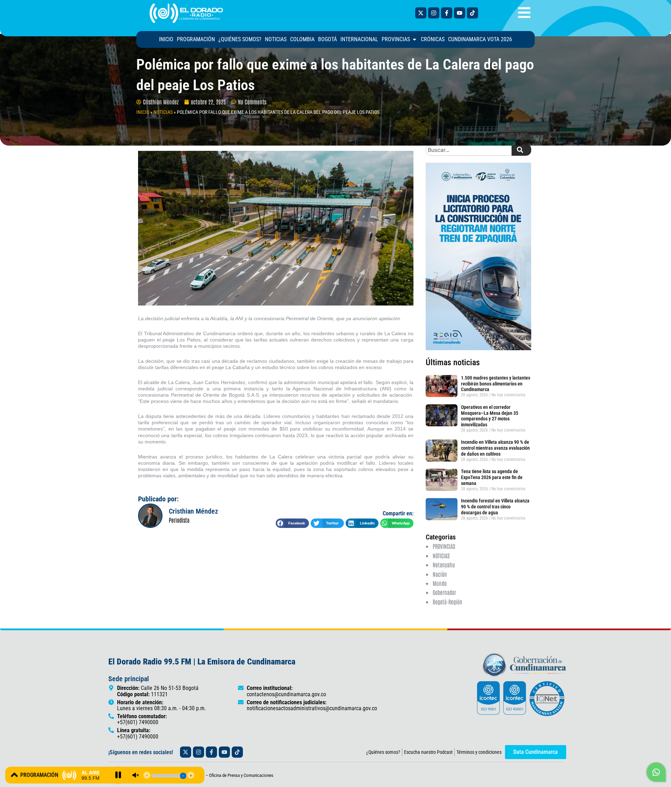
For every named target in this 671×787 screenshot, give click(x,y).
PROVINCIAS (444, 546)
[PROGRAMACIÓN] (14, 774)
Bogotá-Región (447, 601)
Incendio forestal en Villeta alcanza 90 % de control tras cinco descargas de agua (495, 506)
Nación (440, 574)
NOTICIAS (163, 112)
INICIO (142, 112)
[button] (292, 523)
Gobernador (444, 592)
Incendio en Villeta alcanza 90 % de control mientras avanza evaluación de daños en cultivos (495, 448)
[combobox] (469, 150)
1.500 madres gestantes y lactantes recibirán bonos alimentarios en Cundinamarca (495, 383)
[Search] (521, 150)
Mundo (440, 583)
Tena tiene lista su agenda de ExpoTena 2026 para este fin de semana (491, 477)
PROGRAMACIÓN (39, 775)
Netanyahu (444, 564)
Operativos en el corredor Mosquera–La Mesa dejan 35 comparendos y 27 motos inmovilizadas (489, 415)
